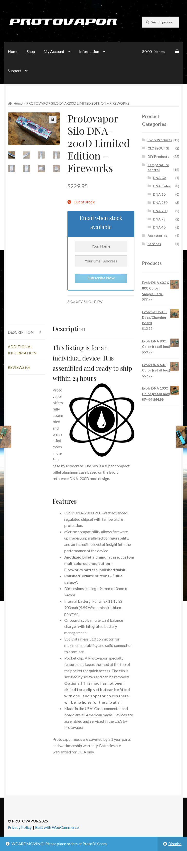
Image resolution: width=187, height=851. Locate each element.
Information (89, 51)
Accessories (157, 235)
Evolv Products (160, 140)
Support (14, 70)
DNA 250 (160, 202)
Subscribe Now (101, 277)
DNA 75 (159, 219)
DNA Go (159, 178)
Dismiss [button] (174, 843)
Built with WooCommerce (57, 827)
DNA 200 (160, 211)
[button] (52, 119)
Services (154, 244)
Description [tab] (21, 332)
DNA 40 (159, 227)
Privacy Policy (20, 827)
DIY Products (158, 156)
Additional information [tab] (22, 349)
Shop (31, 51)
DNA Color (162, 186)
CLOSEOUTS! (158, 148)
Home (13, 51)
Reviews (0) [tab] (19, 367)
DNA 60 (159, 194)
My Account (54, 51)
